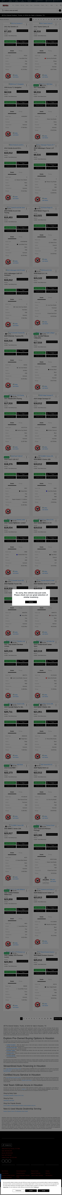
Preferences (18, 1190)
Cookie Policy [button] (5, 1187)
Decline (31, 1190)
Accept (43, 1190)
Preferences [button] (36, 1187)
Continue (31, 602)
